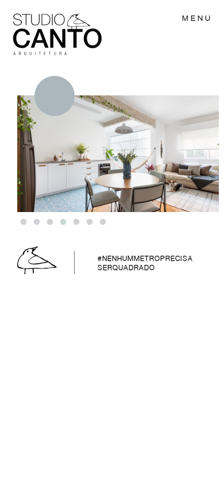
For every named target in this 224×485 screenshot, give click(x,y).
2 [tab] (36, 222)
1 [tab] (23, 222)
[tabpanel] (118, 144)
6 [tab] (89, 222)
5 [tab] (76, 222)
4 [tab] (62, 222)
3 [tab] (49, 222)
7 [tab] (102, 222)
